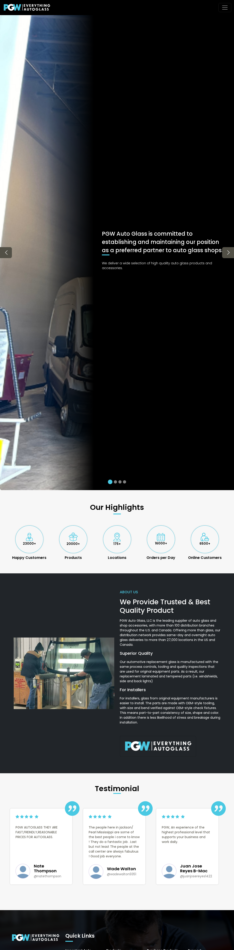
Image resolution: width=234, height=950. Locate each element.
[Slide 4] (124, 482)
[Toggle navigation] (224, 7)
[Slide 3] (120, 482)
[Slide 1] (110, 481)
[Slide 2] (115, 482)
